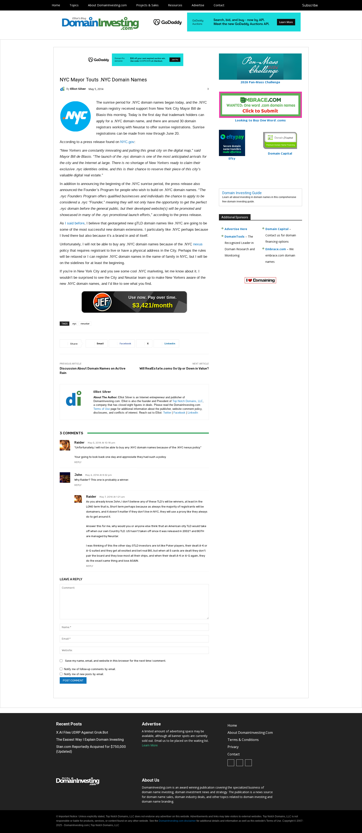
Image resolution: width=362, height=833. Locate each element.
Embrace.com (275, 249)
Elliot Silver (78, 88)
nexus (198, 244)
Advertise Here (236, 229)
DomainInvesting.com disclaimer (177, 820)
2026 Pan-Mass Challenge (260, 82)
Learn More (150, 745)
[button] (352, 5)
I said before (74, 223)
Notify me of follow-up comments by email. (90, 669)
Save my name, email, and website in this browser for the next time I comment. (115, 660)
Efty (232, 158)
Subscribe (310, 5)
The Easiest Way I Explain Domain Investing (90, 739)
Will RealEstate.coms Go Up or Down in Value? (174, 368)
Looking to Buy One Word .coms (260, 120)
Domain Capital (276, 229)
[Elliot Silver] (63, 89)
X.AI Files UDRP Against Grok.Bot (82, 732)
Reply (77, 462)
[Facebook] (325, 5)
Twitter (167, 412)
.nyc (74, 323)
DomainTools (234, 236)
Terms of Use (101, 408)
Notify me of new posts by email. (84, 674)
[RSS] (334, 5)
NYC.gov (127, 142)
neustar (85, 323)
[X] (344, 5)
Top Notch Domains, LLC (187, 401)
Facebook (179, 412)
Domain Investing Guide (242, 193)
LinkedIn (193, 412)
